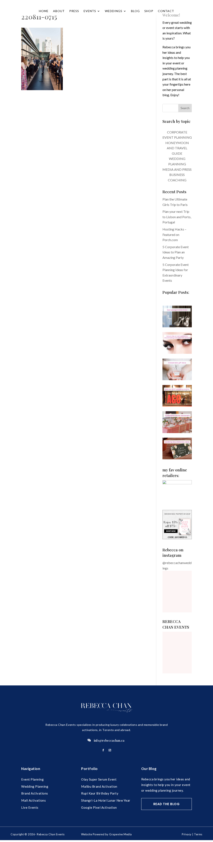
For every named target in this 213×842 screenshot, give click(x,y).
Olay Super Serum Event (98, 779)
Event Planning (32, 779)
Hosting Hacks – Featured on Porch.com (174, 234)
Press (74, 11)
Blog (135, 11)
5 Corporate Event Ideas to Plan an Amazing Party (175, 252)
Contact (166, 11)
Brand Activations (34, 793)
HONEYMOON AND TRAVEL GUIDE (177, 148)
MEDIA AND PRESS (177, 169)
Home (43, 11)
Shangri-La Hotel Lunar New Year (105, 800)
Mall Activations (33, 800)
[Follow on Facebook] (103, 750)
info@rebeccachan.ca (109, 740)
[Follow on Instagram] (109, 750)
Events (90, 11)
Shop (148, 11)
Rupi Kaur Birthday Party (99, 793)
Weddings (113, 11)
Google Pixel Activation (99, 807)
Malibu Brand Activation (99, 786)
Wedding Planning (34, 786)
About (59, 11)
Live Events (29, 807)
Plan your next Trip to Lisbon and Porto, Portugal (176, 216)
